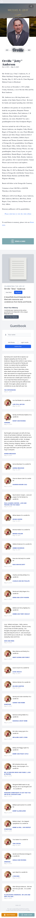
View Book (9, 292)
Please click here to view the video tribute (18, 214)
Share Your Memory (11, 317)
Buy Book (18, 292)
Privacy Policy (13, 910)
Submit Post (18, 346)
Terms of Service (23, 910)
